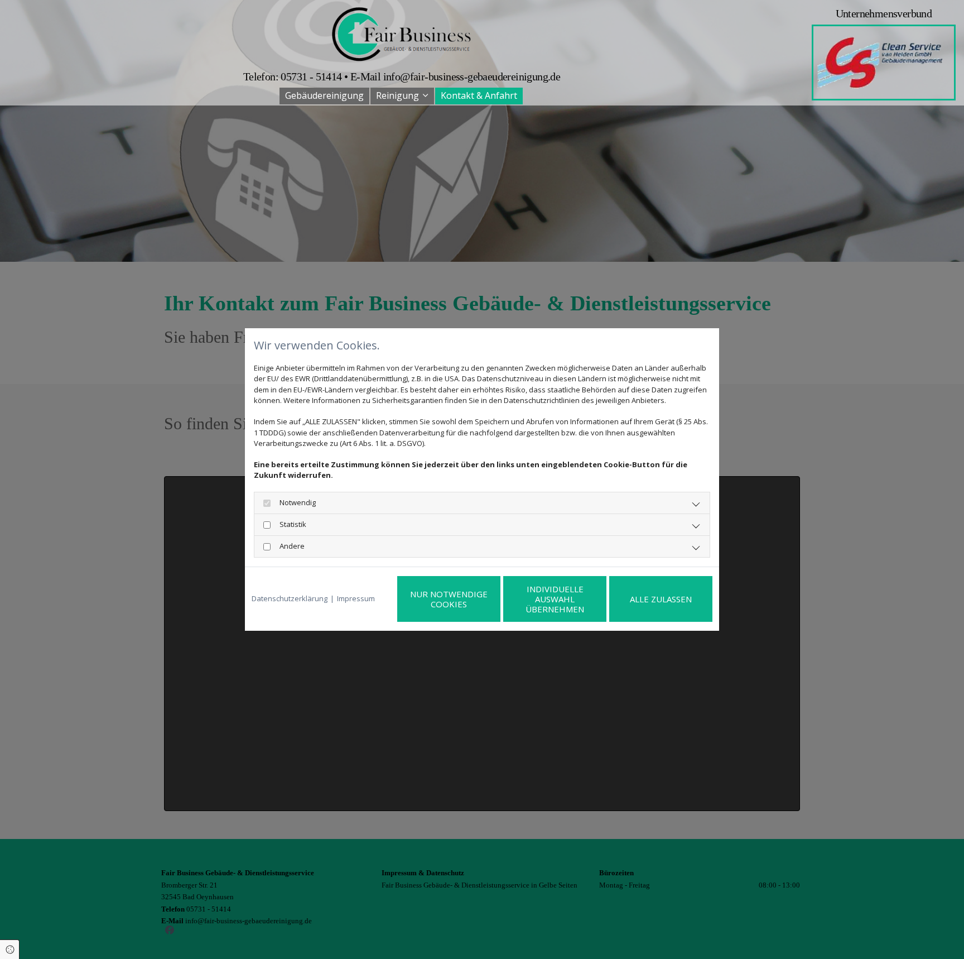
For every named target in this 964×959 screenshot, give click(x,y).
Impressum (356, 598)
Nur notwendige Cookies (449, 599)
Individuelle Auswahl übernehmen (555, 599)
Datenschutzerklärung (289, 598)
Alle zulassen (661, 599)
